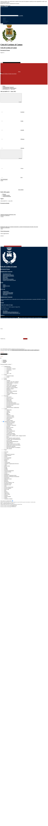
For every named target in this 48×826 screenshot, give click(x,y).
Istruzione (6, 480)
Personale (8, 426)
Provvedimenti (9, 432)
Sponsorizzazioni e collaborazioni (13, 407)
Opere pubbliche (10, 442)
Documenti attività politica (11, 402)
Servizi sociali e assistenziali (12, 391)
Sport (5, 490)
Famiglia (5, 468)
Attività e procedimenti (10, 431)
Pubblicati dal (14, 505)
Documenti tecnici (10, 405)
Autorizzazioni (9, 384)
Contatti (2, 302)
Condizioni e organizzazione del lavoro (11, 463)
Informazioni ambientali (11, 446)
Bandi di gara (9, 399)
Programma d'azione (8, 483)
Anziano (5, 456)
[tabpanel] (24, 407)
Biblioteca (8, 414)
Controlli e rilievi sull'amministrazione (14, 439)
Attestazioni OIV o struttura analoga (9, 88)
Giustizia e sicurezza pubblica (12, 387)
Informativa (2, 5)
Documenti (31, 350)
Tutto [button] (13, 350)
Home (4, 86)
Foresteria (8, 419)
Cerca (1, 62)
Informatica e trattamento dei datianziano (11, 476)
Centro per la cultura (10, 416)
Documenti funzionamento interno (13, 404)
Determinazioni (9, 401)
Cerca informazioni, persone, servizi (7, 348)
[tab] (4, 360)
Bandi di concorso (10, 398)
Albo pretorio (8, 396)
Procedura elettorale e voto (9, 482)
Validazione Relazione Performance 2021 (8, 214)
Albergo (8, 411)
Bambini (5, 460)
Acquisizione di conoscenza (9, 454)
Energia (5, 467)
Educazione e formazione (11, 386)
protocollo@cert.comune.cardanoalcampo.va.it (11, 313)
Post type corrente (3, 350)
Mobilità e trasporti (10, 388)
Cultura (5, 464)
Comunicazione (7, 462)
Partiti (8, 371)
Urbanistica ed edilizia (8, 498)
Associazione (6, 458)
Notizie (21, 350)
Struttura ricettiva (10, 420)
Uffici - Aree (9, 373)
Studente (5, 491)
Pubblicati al (14, 506)
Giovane (5, 473)
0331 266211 (5, 310)
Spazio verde (6, 489)
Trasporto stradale (7, 496)
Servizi (27, 350)
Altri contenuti (9, 448)
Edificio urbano (7, 465)
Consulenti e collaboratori (11, 425)
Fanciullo (6, 469)
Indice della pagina (4, 179)
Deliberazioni (9, 400)
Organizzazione (9, 423)
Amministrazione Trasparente (8, 87)
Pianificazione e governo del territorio (13, 445)
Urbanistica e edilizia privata (12, 393)
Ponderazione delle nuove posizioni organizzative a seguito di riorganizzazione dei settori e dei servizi (19, 226)
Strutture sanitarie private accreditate (13, 443)
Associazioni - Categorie (11, 368)
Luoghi (34, 350)
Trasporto (6, 495)
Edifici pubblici (9, 418)
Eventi (24, 350)
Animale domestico (7, 455)
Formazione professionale (9, 470)
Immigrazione (6, 474)
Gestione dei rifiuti (7, 471)
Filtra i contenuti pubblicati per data (7, 503)
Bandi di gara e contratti (11, 434)
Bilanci (8, 436)
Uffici (8, 372)
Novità (1, 282)
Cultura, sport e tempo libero (12, 385)
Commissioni (9, 369)
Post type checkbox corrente (5, 364)
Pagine (37, 350)
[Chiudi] (9, 326)
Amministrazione (17, 350)
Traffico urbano (7, 494)
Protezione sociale (7, 484)
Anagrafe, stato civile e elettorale (12, 381)
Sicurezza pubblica (7, 488)
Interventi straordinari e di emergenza (13, 447)
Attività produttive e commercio (12, 382)
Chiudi (6, 5)
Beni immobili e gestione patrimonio (13, 438)
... (7, 354)
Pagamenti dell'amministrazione (12, 441)
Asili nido (8, 412)
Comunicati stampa (10, 375)
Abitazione (6, 451)
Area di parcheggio (7, 457)
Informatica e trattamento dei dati (10, 475)
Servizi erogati (9, 440)
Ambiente (8, 380)
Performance (9, 428)
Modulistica (9, 389)
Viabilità (8, 394)
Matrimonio (6, 481)
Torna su (2, 246)
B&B (8, 413)
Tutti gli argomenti (3, 354)
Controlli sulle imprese (11, 433)
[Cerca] (11, 62)
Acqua (5, 453)
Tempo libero (6, 492)
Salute (5, 485)
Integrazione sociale (8, 478)
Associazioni (8, 367)
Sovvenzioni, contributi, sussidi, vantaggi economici (16, 435)
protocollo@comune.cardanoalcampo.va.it (10, 312)
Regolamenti (9, 406)
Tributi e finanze (10, 392)
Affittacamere (9, 409)
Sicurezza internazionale (8, 487)
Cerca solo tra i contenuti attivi (6, 500)
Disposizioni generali (10, 422)
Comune (5, 461)
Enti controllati (9, 429)
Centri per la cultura (10, 415)
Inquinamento (6, 477)
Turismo (5, 497)
